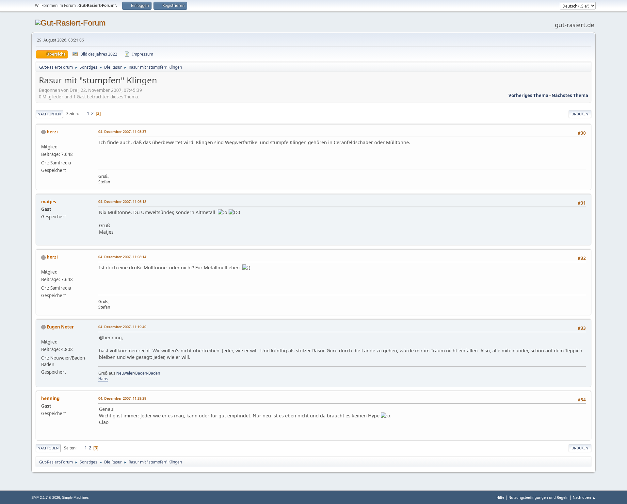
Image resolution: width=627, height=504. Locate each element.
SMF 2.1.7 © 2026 (45, 497)
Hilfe (500, 497)
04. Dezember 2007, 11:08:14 (122, 256)
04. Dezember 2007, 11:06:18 (122, 201)
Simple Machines (75, 497)
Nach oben (48, 447)
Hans (103, 378)
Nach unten (49, 113)
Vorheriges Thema (528, 95)
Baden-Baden (147, 373)
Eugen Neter (60, 327)
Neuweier (125, 373)
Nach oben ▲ (584, 497)
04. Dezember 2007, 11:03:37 (122, 131)
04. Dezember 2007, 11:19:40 (122, 326)
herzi (52, 132)
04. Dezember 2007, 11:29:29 (122, 398)
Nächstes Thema (570, 95)
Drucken (579, 113)
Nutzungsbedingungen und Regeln (538, 497)
